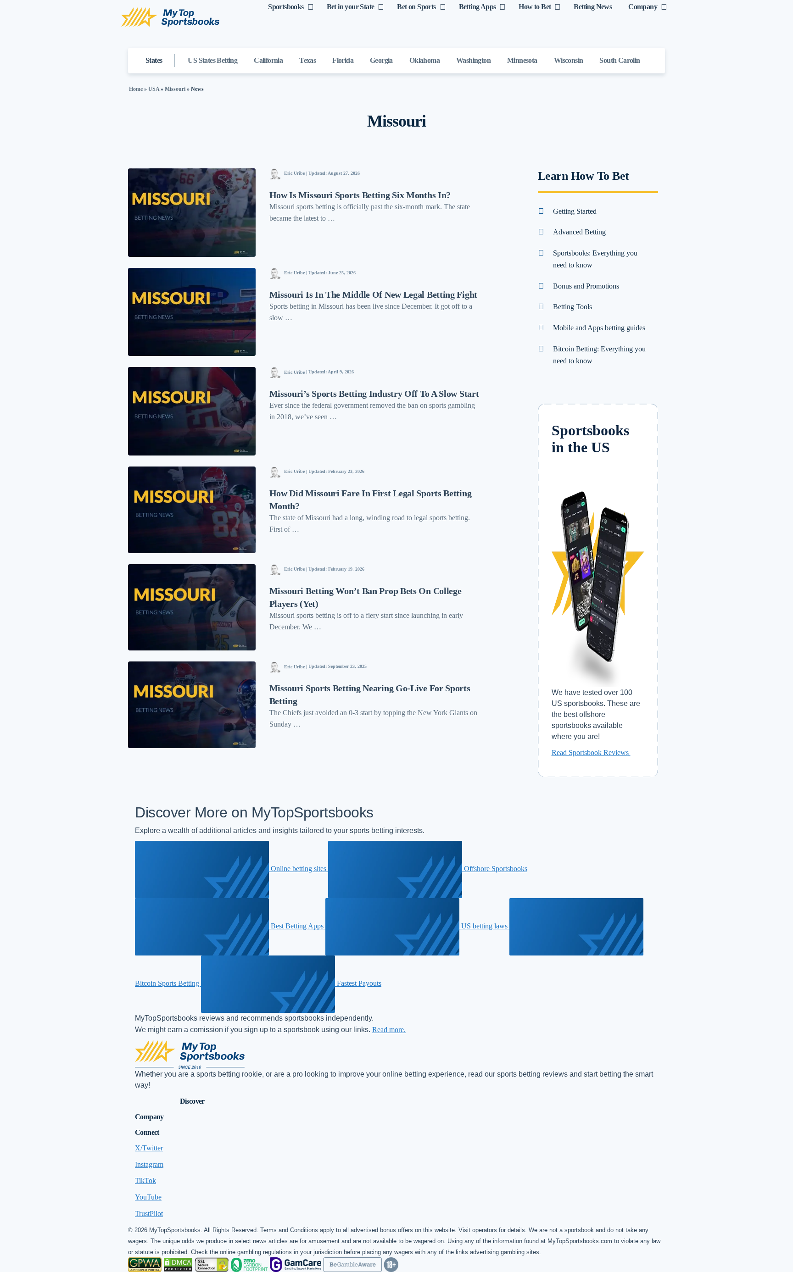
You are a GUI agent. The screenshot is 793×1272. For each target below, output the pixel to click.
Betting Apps (477, 7)
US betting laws (484, 926)
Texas (307, 60)
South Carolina (621, 60)
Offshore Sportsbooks (494, 868)
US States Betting (212, 60)
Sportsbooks (285, 7)
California (268, 60)
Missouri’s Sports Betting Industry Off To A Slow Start (374, 394)
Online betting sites (298, 868)
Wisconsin (568, 60)
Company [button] (149, 1117)
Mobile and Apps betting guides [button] (599, 328)
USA (153, 89)
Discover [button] (192, 1101)
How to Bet (535, 7)
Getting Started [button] (575, 211)
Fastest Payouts (358, 983)
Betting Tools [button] (572, 307)
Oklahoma (424, 60)
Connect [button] (147, 1132)
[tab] (598, 211)
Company (642, 7)
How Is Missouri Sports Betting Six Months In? (360, 195)
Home (136, 89)
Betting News (593, 7)
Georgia (381, 60)
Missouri (175, 89)
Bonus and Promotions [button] (586, 286)
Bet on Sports (416, 7)
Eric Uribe (294, 173)
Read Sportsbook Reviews (591, 752)
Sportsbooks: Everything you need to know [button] (595, 259)
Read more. (389, 1029)
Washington (473, 60)
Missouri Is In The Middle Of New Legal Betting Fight (373, 294)
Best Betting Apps (297, 926)
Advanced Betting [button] (579, 232)
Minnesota (522, 60)
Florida (342, 60)
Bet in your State (350, 7)
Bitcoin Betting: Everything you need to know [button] (599, 355)
